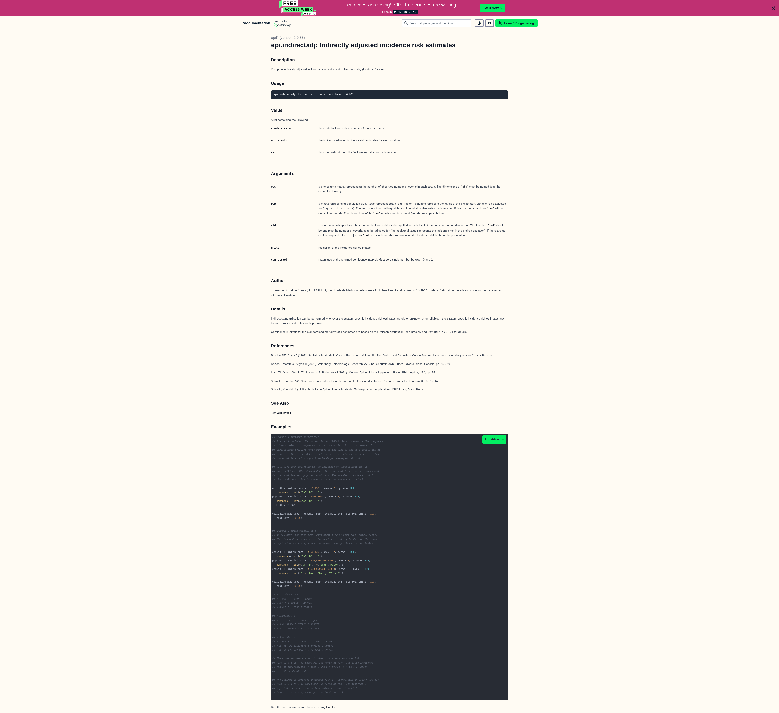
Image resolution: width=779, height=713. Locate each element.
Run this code (494, 439)
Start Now (491, 8)
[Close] (773, 8)
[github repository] (489, 23)
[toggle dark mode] (479, 23)
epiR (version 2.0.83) (288, 37)
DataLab (331, 707)
